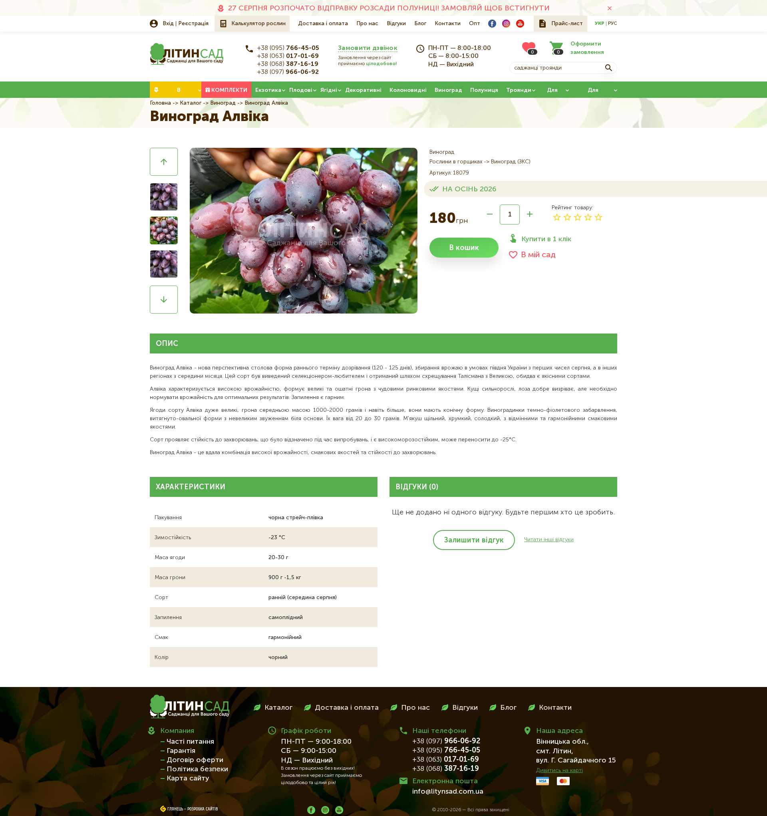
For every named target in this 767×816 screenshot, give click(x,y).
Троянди (518, 90)
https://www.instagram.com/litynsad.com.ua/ (506, 24)
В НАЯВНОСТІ (178, 92)
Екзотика (268, 90)
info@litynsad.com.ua (447, 791)
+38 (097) (288, 72)
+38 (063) (288, 56)
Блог (420, 23)
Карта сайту (188, 778)
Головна (160, 103)
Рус (612, 23)
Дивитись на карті (559, 770)
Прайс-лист (567, 23)
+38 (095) (288, 48)
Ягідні (328, 90)
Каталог (190, 103)
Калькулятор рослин (258, 23)
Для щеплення (593, 92)
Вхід (168, 23)
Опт (474, 23)
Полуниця (484, 90)
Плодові (300, 90)
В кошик (464, 248)
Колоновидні (408, 90)
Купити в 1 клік (546, 239)
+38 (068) (287, 64)
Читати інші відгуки (549, 539)
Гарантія (181, 750)
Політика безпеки (197, 769)
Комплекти (229, 90)
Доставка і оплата (323, 23)
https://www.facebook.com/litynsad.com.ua (492, 24)
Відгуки (396, 23)
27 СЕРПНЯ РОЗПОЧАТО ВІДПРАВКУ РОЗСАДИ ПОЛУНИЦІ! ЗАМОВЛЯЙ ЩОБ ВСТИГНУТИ (389, 8)
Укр (599, 23)
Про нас (367, 23)
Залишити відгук (474, 540)
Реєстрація (193, 23)
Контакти (448, 23)
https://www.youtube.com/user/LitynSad (520, 24)
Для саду (552, 92)
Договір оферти (195, 760)
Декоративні (363, 90)
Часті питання (190, 741)
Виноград (448, 90)
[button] (164, 162)
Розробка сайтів (202, 809)
